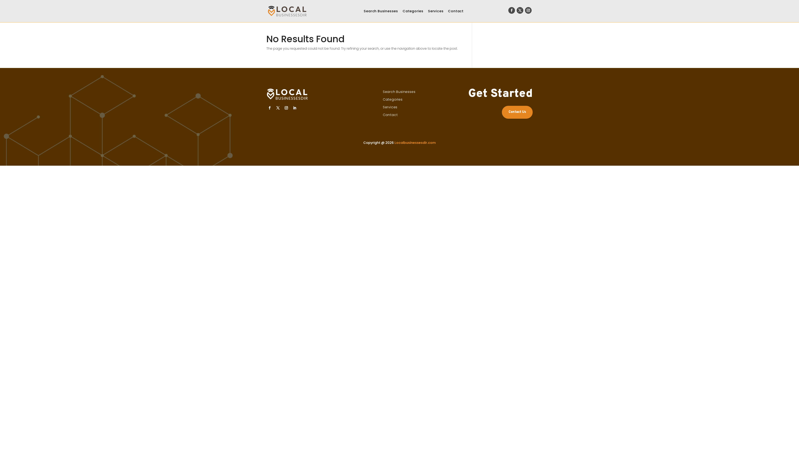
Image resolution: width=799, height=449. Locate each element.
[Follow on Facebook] (511, 10)
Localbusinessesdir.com (415, 142)
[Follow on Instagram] (528, 10)
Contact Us (517, 112)
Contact (456, 11)
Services (435, 11)
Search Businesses (381, 11)
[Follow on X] (520, 10)
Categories (413, 11)
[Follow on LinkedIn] (294, 108)
